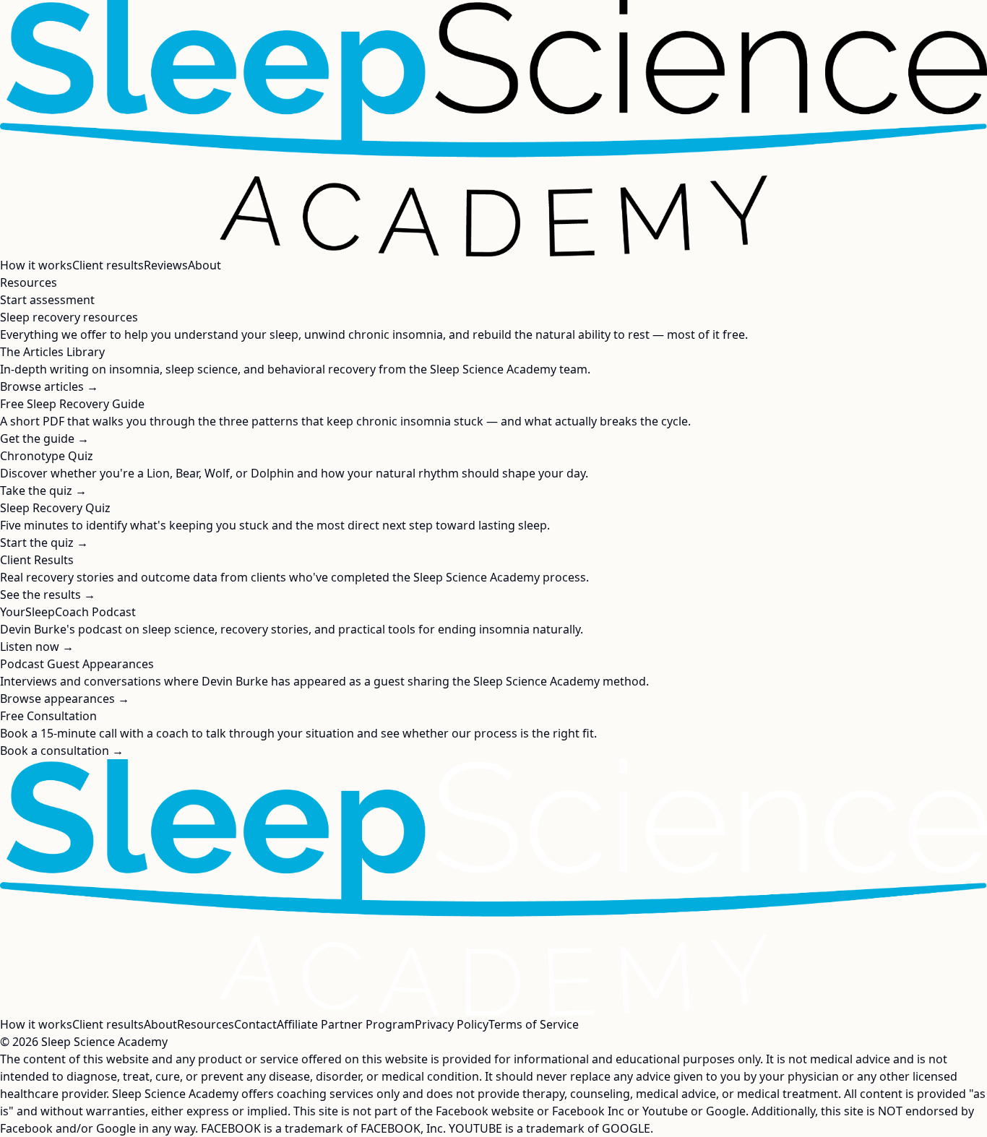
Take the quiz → (43, 490)
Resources (28, 282)
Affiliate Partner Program (346, 1024)
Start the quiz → (44, 542)
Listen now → (37, 646)
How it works (36, 265)
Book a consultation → (62, 750)
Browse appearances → (64, 698)
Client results (108, 265)
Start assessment (47, 300)
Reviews (166, 265)
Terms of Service (533, 1024)
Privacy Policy (451, 1024)
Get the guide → (44, 438)
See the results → (47, 594)
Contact (255, 1024)
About (204, 265)
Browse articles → (49, 386)
